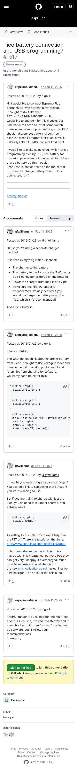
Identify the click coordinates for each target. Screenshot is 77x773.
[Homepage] (38, 6)
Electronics (11, 74)
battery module (17, 196)
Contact (32, 752)
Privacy (23, 748)
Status (48, 748)
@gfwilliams (50, 240)
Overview (16, 32)
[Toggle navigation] (6, 6)
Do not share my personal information (38, 755)
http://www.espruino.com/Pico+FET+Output (36, 543)
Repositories (40, 32)
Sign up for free (20, 667)
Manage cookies (49, 752)
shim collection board (32, 568)
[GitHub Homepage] (26, 762)
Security (36, 748)
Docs (21, 752)
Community (61, 748)
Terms (12, 748)
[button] (70, 32)
